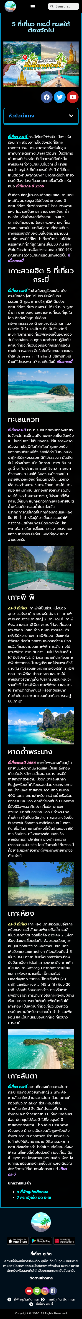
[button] (33, 6)
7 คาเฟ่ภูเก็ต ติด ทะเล (34, 1197)
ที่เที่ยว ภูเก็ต (41, 1254)
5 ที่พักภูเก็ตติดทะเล (32, 1192)
